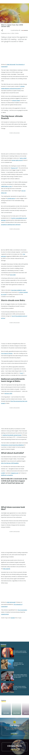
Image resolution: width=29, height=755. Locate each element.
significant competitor (7, 475)
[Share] (2, 30)
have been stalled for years (18, 290)
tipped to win (14, 473)
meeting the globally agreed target (11, 435)
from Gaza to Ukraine (6, 353)
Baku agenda (6, 569)
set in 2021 (13, 275)
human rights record (17, 160)
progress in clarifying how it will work (10, 224)
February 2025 (8, 393)
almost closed (16, 100)
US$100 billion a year (6, 186)
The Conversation (22, 610)
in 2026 (3, 473)
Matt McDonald (11, 64)
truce (21, 373)
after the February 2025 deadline (10, 463)
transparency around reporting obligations (12, 445)
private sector (11, 198)
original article (5, 614)
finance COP (14, 168)
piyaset (13, 618)
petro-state (23, 158)
